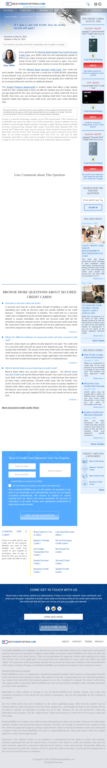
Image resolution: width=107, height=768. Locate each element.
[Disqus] (39, 212)
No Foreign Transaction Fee (41, 552)
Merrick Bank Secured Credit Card (44, 69)
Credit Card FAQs (26, 17)
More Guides (97, 444)
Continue (72, 332)
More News (98, 340)
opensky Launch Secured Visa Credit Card (93, 32)
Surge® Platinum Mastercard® (21, 87)
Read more (98, 278)
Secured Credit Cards (43, 17)
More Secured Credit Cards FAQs (20, 407)
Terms (88, 641)
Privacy (99, 641)
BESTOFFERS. (22, 642)
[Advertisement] (39, 155)
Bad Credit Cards (96, 461)
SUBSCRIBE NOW (53, 627)
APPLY (93, 65)
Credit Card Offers (11, 17)
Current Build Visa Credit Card (93, 87)
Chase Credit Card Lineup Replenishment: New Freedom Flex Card (93, 250)
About (65, 641)
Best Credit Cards (96, 476)
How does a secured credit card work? (23, 303)
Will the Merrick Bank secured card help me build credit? (31, 368)
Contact (77, 641)
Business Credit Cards (95, 483)
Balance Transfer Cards (96, 468)
